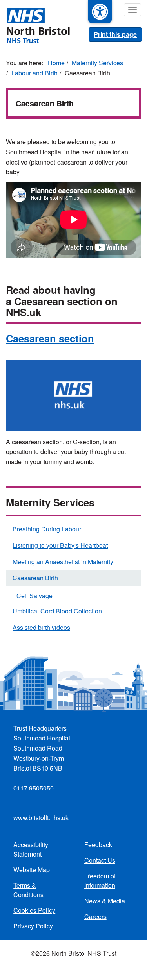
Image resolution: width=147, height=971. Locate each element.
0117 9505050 (33, 787)
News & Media (104, 900)
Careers (95, 916)
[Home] (35, 25)
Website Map (31, 869)
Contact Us (99, 860)
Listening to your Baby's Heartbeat (60, 545)
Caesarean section (50, 338)
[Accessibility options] (100, 11)
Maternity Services (97, 62)
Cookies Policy (34, 910)
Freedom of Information (100, 880)
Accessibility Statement (30, 849)
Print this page (115, 34)
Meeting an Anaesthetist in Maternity (63, 561)
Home (56, 62)
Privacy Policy (33, 925)
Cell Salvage (34, 595)
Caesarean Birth (35, 577)
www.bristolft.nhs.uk (41, 817)
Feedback (98, 844)
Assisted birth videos (41, 627)
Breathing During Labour (47, 528)
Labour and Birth (34, 72)
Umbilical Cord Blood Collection (57, 610)
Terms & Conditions (28, 890)
